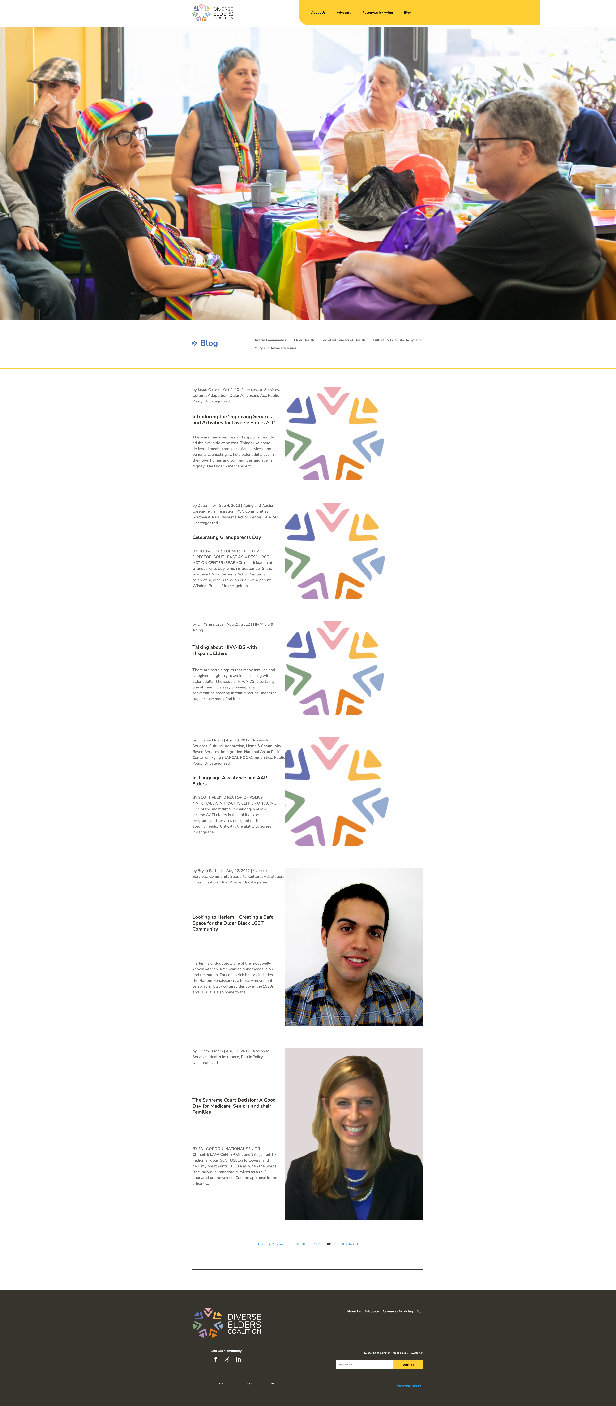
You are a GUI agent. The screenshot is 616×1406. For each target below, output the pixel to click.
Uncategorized (217, 401)
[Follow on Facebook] (215, 1359)
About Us (318, 12)
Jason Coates (209, 389)
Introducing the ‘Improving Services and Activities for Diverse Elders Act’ (234, 419)
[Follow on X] (227, 1359)
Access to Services (262, 389)
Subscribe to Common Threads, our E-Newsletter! (394, 1353)
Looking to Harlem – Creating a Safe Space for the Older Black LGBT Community (233, 923)
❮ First (261, 1244)
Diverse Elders (210, 740)
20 (297, 1244)
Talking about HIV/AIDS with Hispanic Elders (225, 650)
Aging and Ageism (259, 505)
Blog (407, 12)
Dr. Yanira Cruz (210, 624)
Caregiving (202, 511)
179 (314, 1244)
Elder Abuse (230, 882)
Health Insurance (224, 1056)
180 (321, 1244)
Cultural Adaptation (210, 395)
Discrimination (205, 882)
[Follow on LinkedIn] (238, 1359)
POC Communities (252, 511)
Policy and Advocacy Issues (274, 348)
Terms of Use (270, 1384)
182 (336, 1244)
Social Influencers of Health (343, 340)
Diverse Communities (269, 340)
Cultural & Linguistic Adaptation (398, 340)
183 (344, 1244)
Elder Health (304, 340)
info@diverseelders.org (408, 1385)
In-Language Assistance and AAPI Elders (231, 780)
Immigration (223, 511)
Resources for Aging (377, 12)
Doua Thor (207, 505)
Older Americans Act (247, 395)
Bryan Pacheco (210, 870)
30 (303, 1244)
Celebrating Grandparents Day (227, 537)
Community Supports (227, 876)
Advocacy (344, 12)
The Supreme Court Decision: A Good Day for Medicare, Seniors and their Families (234, 1106)
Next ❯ (354, 1244)
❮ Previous (276, 1244)
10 (291, 1244)
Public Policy (252, 1056)
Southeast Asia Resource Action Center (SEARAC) (237, 517)
